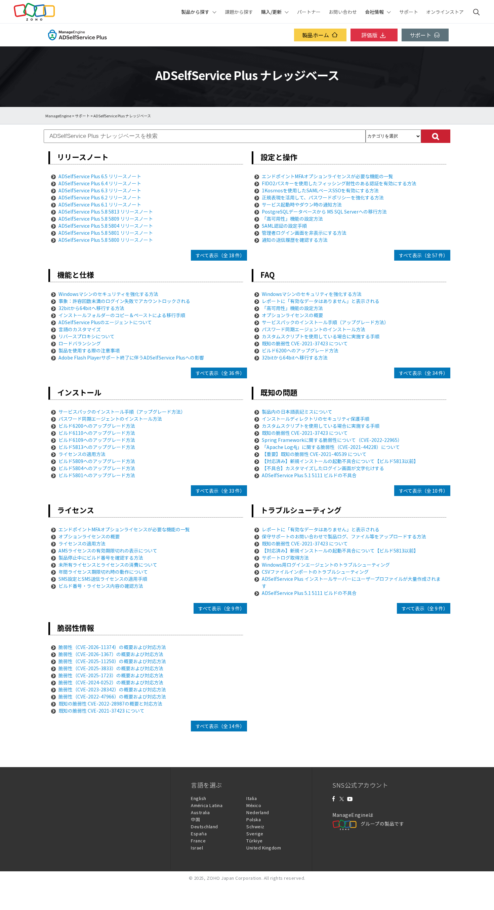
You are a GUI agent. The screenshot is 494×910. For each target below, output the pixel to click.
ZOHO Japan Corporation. (235, 878)
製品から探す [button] (195, 11)
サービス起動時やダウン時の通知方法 (302, 204)
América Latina (206, 805)
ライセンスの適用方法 (82, 454)
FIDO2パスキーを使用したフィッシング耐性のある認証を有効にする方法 (339, 183)
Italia (251, 798)
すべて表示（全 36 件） (220, 373)
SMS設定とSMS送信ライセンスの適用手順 (102, 578)
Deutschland (204, 826)
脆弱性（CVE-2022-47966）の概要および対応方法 (112, 696)
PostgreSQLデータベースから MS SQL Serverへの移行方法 (324, 211)
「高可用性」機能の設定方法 (292, 218)
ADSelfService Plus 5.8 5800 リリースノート (105, 239)
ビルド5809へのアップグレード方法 (96, 461)
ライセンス (75, 510)
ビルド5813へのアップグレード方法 (96, 447)
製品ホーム (315, 35)
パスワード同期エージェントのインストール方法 (313, 329)
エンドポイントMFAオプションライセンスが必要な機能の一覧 (327, 176)
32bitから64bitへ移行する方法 (91, 308)
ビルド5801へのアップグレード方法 (96, 475)
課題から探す (239, 11)
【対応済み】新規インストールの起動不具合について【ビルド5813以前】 (340, 461)
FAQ (267, 274)
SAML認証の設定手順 (284, 225)
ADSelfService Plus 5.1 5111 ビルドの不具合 (309, 475)
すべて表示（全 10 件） (423, 490)
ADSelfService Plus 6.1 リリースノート (99, 204)
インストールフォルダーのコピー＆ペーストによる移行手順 (121, 315)
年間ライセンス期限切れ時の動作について (103, 571)
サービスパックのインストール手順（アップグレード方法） (325, 322)
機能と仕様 (75, 274)
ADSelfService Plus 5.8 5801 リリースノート (105, 232)
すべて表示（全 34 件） (423, 373)
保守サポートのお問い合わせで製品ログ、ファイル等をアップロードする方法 (344, 536)
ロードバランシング (79, 343)
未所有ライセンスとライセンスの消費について (107, 564)
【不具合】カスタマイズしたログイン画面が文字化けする (323, 468)
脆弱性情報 (75, 627)
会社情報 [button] (374, 11)
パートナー (309, 11)
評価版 (369, 35)
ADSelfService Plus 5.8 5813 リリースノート (105, 211)
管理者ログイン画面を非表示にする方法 (304, 232)
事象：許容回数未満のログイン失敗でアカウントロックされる (124, 301)
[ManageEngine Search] (476, 12)
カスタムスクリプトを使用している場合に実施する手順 (320, 336)
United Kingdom (263, 847)
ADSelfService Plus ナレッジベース (122, 116)
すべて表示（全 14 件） (220, 726)
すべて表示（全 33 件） (220, 490)
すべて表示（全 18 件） (220, 255)
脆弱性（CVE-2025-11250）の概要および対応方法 (112, 661)
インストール (79, 392)
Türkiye (254, 840)
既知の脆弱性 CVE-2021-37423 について (305, 343)
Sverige (254, 833)
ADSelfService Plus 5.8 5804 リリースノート (105, 225)
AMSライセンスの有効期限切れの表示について (107, 550)
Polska (253, 819)
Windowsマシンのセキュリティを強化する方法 (108, 294)
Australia (200, 812)
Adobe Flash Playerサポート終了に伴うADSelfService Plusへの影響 (131, 357)
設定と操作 (278, 156)
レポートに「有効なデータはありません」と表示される (320, 301)
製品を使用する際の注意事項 (89, 350)
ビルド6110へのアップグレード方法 (96, 432)
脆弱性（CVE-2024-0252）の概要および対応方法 (110, 682)
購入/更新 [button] (271, 11)
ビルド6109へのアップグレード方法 (96, 440)
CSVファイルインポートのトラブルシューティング (315, 571)
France (198, 840)
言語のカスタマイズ (79, 329)
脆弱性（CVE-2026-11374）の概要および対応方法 (112, 647)
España (199, 833)
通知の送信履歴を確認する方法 (295, 239)
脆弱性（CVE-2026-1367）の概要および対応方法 (110, 654)
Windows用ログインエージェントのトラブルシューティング (326, 564)
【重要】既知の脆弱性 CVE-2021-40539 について (314, 454)
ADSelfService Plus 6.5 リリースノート (99, 176)
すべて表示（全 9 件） (221, 608)
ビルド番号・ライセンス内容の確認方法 (100, 585)
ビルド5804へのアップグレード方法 (96, 468)
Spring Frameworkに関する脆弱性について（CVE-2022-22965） (332, 440)
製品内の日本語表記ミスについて (297, 411)
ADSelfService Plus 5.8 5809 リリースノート (105, 218)
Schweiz (255, 826)
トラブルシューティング (300, 510)
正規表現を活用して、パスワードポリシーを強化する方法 (323, 197)
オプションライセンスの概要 (292, 315)
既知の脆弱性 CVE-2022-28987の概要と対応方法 (110, 703)
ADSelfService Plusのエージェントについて (105, 322)
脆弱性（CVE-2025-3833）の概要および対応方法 (110, 668)
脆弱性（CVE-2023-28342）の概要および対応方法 (112, 689)
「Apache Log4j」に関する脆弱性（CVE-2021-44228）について (331, 447)
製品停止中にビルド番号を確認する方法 (100, 557)
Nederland (257, 812)
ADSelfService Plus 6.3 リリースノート (99, 190)
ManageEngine (58, 116)
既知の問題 (278, 392)
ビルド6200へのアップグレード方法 (300, 350)
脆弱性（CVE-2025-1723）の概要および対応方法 (110, 675)
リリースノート (83, 156)
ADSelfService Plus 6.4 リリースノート (99, 183)
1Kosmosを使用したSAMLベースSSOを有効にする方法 (320, 190)
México (253, 805)
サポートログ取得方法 (285, 557)
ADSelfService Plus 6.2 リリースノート (99, 197)
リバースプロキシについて (86, 336)
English (198, 798)
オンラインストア (445, 11)
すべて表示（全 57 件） (423, 255)
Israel (197, 847)
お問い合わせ (343, 11)
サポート (408, 11)
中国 (195, 819)
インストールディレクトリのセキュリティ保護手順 (315, 418)
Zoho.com (34, 12)
